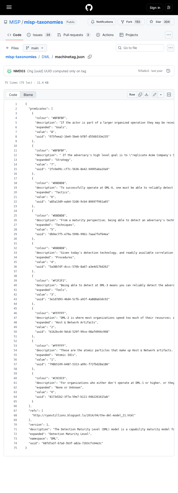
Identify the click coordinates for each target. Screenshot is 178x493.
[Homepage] (89, 7)
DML (46, 56)
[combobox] (142, 47)
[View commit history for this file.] (168, 71)
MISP (15, 22)
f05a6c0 (143, 70)
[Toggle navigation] (9, 7)
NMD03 (19, 71)
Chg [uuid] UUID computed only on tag (56, 71)
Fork (133, 21)
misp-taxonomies (43, 22)
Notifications (104, 21)
